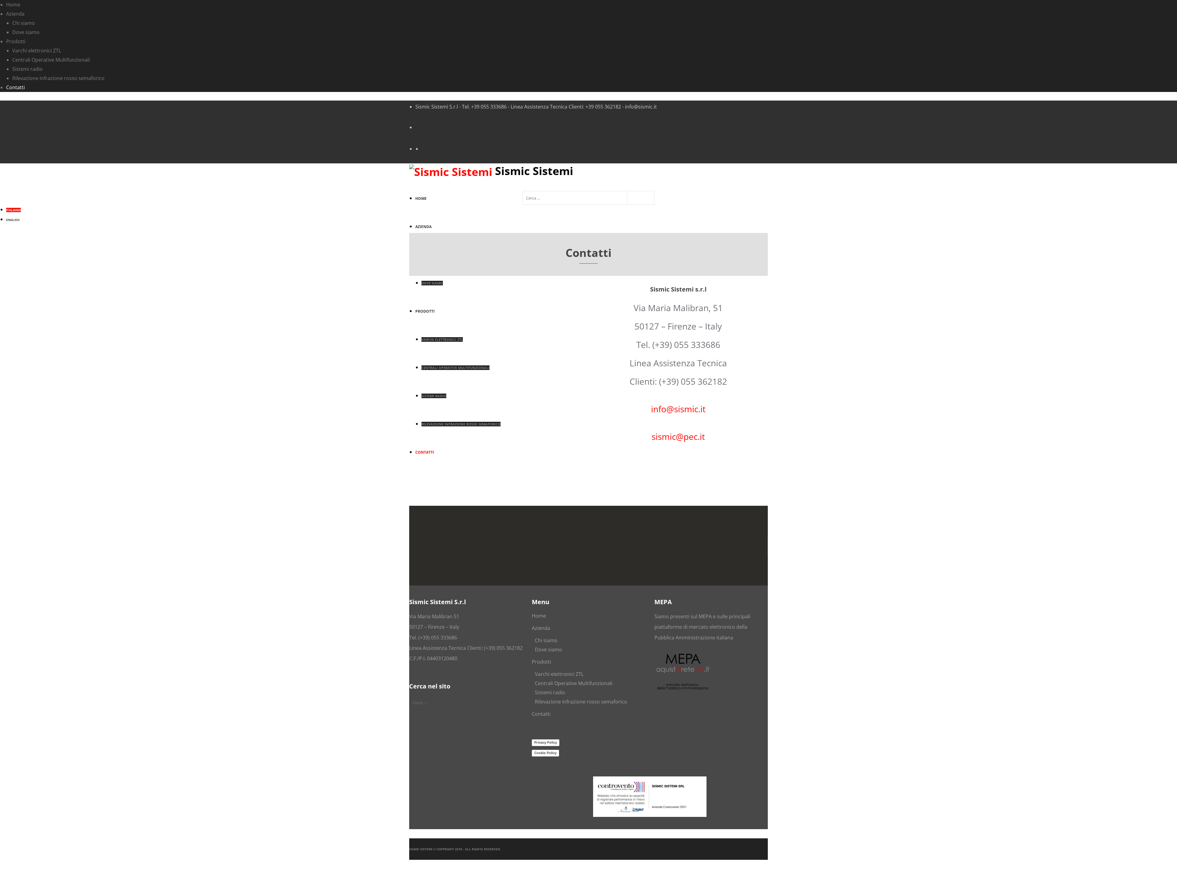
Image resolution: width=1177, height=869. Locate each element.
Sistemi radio (550, 692)
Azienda (541, 628)
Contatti (541, 714)
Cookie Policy (545, 753)
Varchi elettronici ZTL (559, 674)
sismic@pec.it (678, 436)
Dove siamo (548, 649)
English (13, 220)
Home (539, 615)
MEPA (705, 616)
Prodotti (541, 661)
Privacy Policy (545, 742)
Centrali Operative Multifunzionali (573, 683)
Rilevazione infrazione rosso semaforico (581, 701)
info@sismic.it (678, 409)
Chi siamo (546, 640)
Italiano (13, 210)
